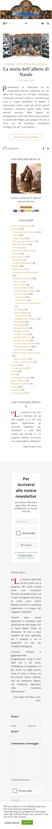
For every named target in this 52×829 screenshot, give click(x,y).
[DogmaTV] (10, 23)
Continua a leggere (26, 137)
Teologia (15, 266)
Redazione (13, 148)
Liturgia (9, 64)
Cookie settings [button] (11, 822)
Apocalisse (17, 259)
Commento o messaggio (25, 743)
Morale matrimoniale (24, 343)
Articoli (42, 64)
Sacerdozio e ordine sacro (28, 303)
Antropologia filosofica (23, 241)
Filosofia (15, 228)
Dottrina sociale (21, 349)
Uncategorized (18, 393)
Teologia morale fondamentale (22, 332)
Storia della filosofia (22, 250)
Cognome (31, 726)
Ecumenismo (21, 315)
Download (16, 389)
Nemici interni (21, 358)
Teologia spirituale (23, 346)
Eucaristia (20, 297)
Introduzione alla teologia (25, 272)
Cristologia (19, 309)
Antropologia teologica (25, 290)
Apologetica (18, 269)
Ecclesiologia (20, 312)
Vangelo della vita (22, 337)
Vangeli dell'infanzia (22, 263)
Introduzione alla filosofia (25, 232)
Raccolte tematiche (20, 383)
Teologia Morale (20, 328)
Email (15, 731)
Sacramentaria (21, 293)
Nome (15, 716)
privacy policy (25, 555)
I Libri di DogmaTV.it (21, 225)
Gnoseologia (18, 238)
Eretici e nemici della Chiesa (26, 352)
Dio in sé (18, 281)
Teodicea (16, 253)
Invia (15, 801)
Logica (15, 235)
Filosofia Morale (20, 244)
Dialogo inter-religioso (26, 318)
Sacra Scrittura (18, 256)
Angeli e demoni (22, 287)
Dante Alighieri (18, 380)
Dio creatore (20, 284)
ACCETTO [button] (27, 822)
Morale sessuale (22, 340)
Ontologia (17, 247)
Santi (13, 374)
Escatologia (19, 324)
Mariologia (19, 321)
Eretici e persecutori (24, 361)
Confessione (21, 300)
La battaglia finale (19, 377)
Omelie (14, 371)
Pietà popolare (26, 64)
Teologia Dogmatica (22, 278)
